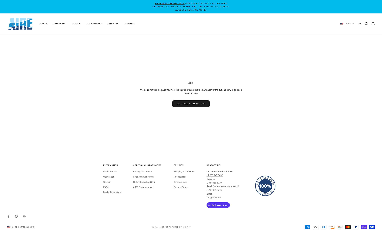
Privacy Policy (181, 187)
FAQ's (106, 187)
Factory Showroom (142, 171)
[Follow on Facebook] (8, 216)
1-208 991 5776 (214, 190)
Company (113, 24)
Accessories (94, 24)
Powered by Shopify (180, 227)
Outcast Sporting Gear (144, 182)
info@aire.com (214, 197)
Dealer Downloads (112, 192)
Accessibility (180, 176)
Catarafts (59, 24)
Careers (107, 182)
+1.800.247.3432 (215, 175)
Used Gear (108, 176)
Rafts (43, 24)
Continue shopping (191, 103)
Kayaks (76, 24)
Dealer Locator (110, 171)
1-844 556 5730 (214, 182)
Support (129, 24)
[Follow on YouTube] (24, 216)
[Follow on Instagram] (16, 216)
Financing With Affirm (143, 176)
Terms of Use (180, 182)
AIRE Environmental (143, 187)
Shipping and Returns (184, 171)
